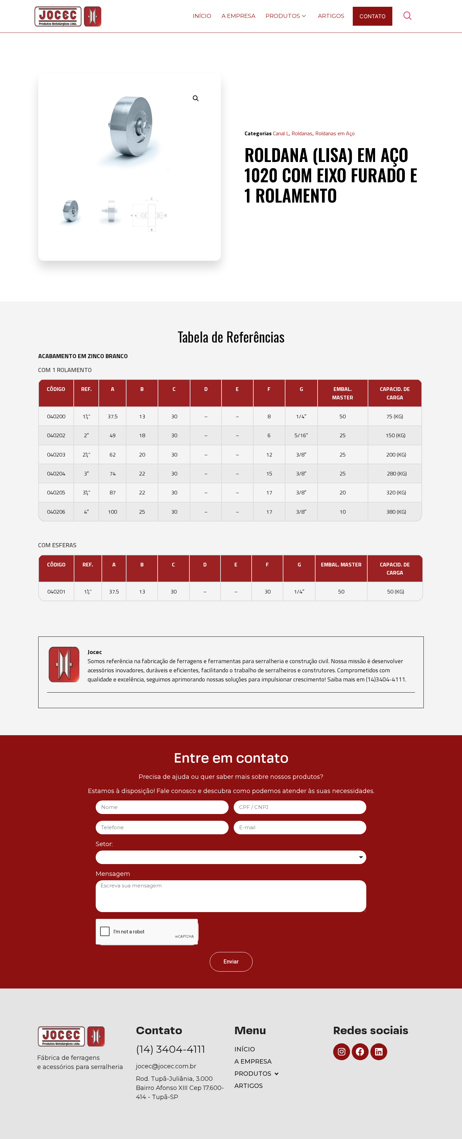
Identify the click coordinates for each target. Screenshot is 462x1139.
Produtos (282, 16)
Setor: (104, 844)
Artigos (331, 16)
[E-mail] (51, 704)
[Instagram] (341, 1051)
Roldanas (302, 133)
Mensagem (113, 874)
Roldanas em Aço (335, 133)
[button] (196, 98)
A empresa (238, 16)
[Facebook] (360, 1051)
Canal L (281, 133)
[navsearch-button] (407, 16)
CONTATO (373, 16)
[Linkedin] (378, 1051)
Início (202, 16)
